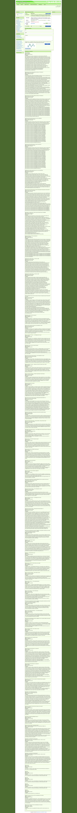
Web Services (19, 27)
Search (22, 4)
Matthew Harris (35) (19, 42)
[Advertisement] (35, 8)
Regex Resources (19, 26)
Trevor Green (33, 23)
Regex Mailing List (19, 37)
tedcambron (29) (19, 43)
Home (18, 4)
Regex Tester (27, 4)
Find (46, 13)
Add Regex (40, 4)
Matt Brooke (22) (19, 46)
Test (49, 13)
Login (45, 4)
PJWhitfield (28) (19, 44)
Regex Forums (19, 35)
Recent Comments (19, 31)
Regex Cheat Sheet (19, 19)
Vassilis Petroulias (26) (20, 45)
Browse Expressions (34, 4)
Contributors (19, 25)
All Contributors (19, 50)
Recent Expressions (20, 13)
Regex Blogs (19, 36)
